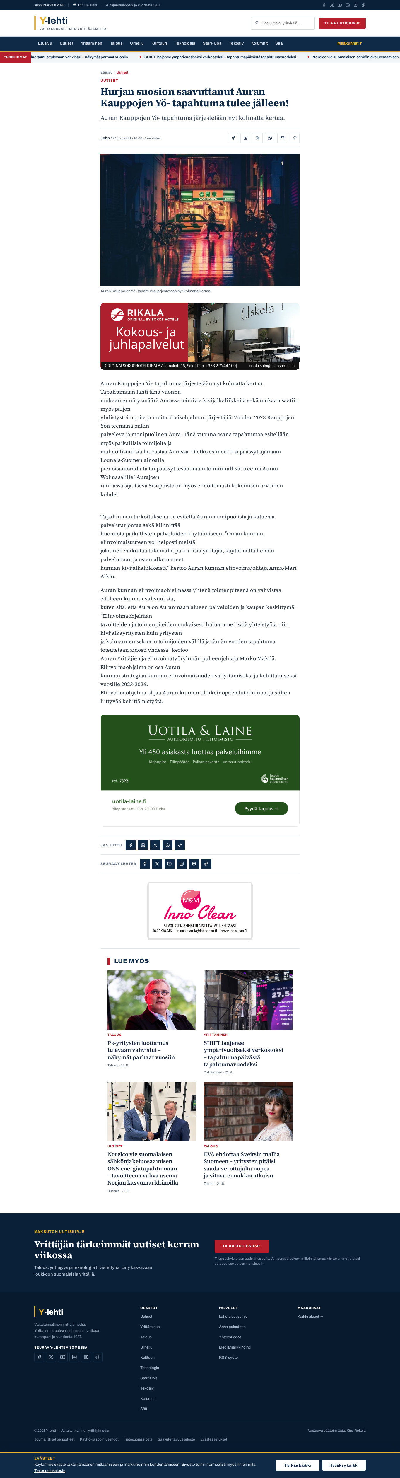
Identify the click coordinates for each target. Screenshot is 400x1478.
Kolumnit (259, 43)
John (105, 138)
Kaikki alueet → (311, 1317)
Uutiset (66, 43)
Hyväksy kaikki (344, 1465)
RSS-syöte (228, 1358)
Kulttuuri (159, 43)
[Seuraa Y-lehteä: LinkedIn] (348, 5)
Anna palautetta (232, 1327)
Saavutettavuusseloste (176, 1439)
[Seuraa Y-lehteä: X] (332, 5)
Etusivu (45, 43)
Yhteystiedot (230, 1337)
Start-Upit (212, 43)
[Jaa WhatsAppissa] (270, 138)
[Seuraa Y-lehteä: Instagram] (355, 5)
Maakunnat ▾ (349, 43)
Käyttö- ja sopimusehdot (99, 1439)
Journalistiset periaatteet (54, 1439)
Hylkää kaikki (298, 1465)
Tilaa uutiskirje (342, 23)
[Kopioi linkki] (295, 138)
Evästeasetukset (213, 1439)
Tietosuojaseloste (138, 1439)
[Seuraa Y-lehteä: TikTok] (363, 5)
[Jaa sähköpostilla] (282, 138)
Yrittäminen (91, 43)
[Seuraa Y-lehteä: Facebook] (324, 5)
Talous (116, 43)
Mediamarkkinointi (235, 1347)
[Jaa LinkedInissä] (245, 138)
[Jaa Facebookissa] (233, 138)
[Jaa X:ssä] (258, 138)
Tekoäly (236, 43)
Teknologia (185, 43)
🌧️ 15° (85, 5)
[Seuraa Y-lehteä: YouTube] (340, 5)
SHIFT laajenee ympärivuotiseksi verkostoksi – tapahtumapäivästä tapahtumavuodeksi (181, 57)
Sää (279, 43)
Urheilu (137, 43)
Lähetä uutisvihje (233, 1317)
